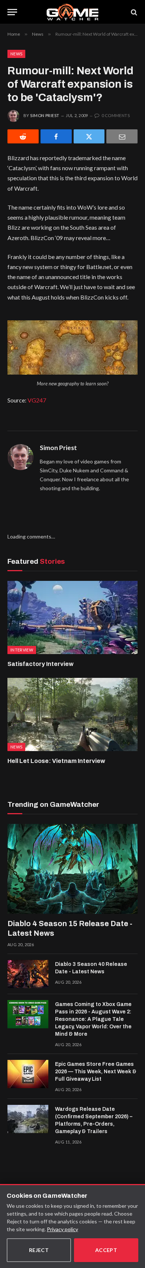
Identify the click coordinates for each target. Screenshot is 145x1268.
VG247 (37, 400)
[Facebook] (56, 136)
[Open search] (133, 12)
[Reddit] (23, 136)
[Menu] (12, 12)
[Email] (122, 136)
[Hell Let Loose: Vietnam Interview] (72, 714)
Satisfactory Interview (40, 664)
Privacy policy (62, 1229)
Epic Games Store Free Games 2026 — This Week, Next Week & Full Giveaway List (95, 1071)
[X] (89, 136)
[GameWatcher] (72, 12)
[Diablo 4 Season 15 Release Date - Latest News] (72, 869)
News (16, 53)
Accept (106, 1250)
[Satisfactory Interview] (72, 617)
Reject (39, 1250)
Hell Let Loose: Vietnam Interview (56, 761)
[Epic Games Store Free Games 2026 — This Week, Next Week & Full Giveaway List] (27, 1074)
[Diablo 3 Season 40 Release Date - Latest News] (27, 974)
